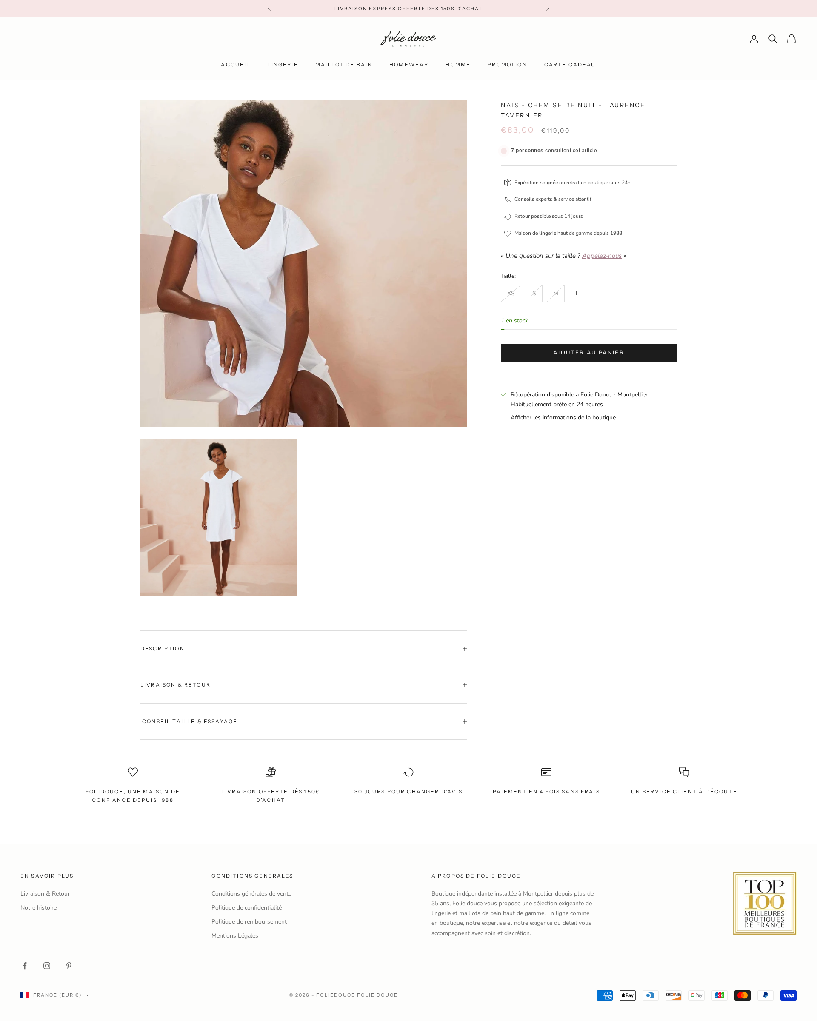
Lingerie (282, 64)
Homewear (408, 64)
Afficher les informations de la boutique (563, 418)
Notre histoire (38, 908)
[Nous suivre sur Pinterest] (69, 965)
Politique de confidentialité (246, 908)
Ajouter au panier (588, 352)
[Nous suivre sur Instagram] (47, 965)
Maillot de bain (343, 64)
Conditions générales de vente (251, 894)
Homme (458, 64)
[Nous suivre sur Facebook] (24, 965)
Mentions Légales (234, 936)
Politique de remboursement (249, 922)
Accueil (235, 64)
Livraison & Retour (45, 894)
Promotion (507, 64)
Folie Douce (377, 995)
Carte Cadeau (570, 64)
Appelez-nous (602, 255)
